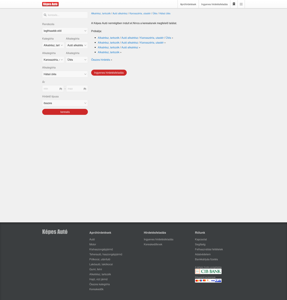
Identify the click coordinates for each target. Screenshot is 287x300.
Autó (92, 239)
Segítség (200, 244)
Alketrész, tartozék (100, 274)
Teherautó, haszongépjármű (105, 254)
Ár (43, 82)
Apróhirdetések (188, 4)
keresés (65, 112)
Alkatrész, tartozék (101, 13)
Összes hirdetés (100, 59)
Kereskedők (96, 289)
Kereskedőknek (153, 244)
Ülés (155, 13)
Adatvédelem (203, 254)
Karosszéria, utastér (140, 13)
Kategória (48, 38)
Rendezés (48, 24)
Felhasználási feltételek (209, 249)
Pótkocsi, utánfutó (99, 259)
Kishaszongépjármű (101, 249)
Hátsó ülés (164, 13)
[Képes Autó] (50, 4)
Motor (92, 244)
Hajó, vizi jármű (98, 279)
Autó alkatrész (120, 13)
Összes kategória (99, 284)
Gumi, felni (95, 269)
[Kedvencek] (234, 4)
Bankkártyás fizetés (206, 259)
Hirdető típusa (50, 96)
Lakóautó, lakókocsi (101, 264)
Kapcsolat (201, 239)
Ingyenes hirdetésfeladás (214, 4)
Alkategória (72, 38)
